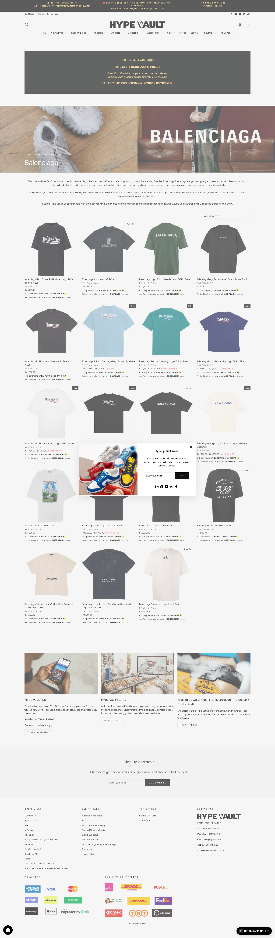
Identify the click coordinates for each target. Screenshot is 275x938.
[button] (254, 931)
